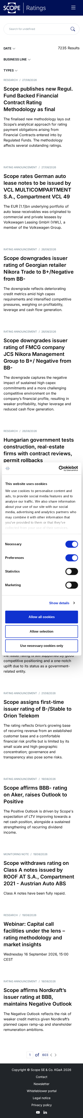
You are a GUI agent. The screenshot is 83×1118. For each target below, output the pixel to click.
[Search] (73, 29)
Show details (59, 603)
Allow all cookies (42, 617)
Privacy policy (41, 1105)
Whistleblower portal (41, 1091)
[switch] (71, 557)
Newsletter (41, 1084)
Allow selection (41, 631)
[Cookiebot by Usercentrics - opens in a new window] (59, 468)
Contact (41, 1077)
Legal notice (41, 1098)
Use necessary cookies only (41, 646)
